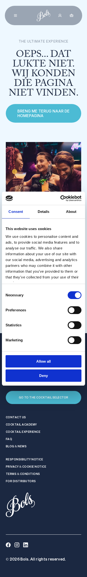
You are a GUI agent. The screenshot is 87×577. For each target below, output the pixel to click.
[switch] (74, 310)
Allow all (43, 361)
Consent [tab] (15, 212)
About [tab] (71, 212)
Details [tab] (44, 212)
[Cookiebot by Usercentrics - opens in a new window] (61, 198)
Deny (43, 376)
